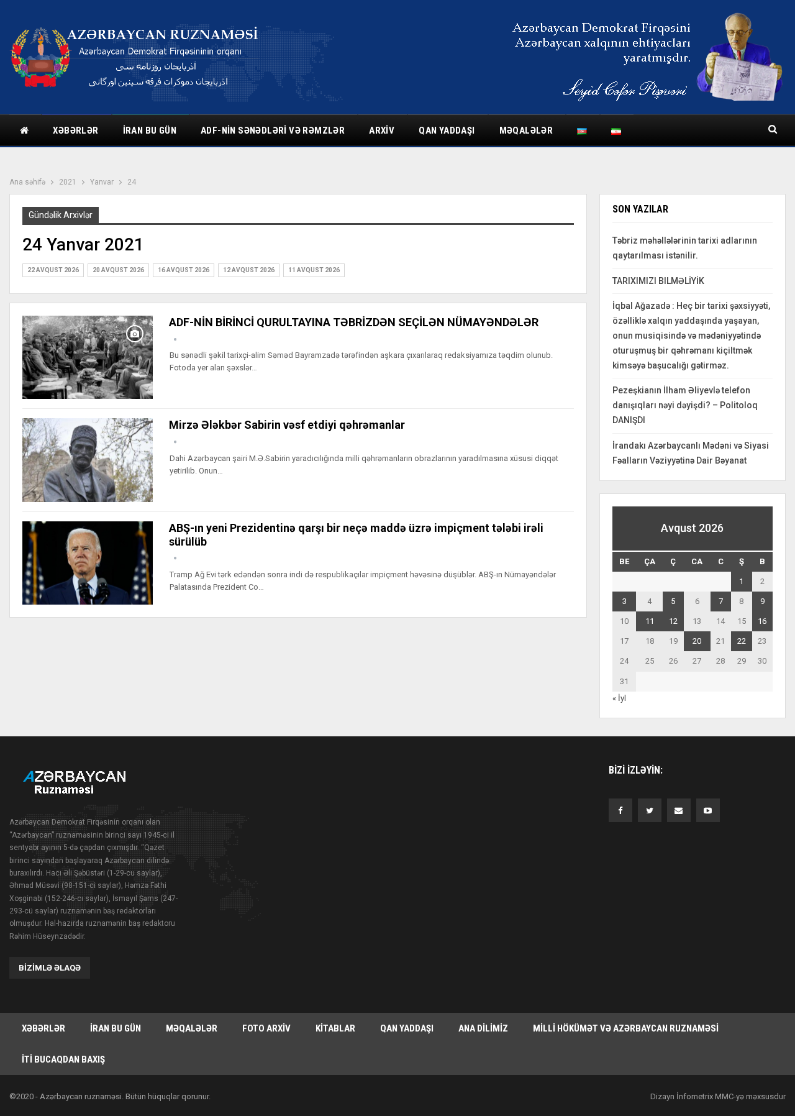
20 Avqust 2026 (118, 270)
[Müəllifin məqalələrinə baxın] (175, 340)
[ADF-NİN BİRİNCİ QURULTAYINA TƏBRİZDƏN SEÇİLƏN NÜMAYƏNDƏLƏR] (87, 357)
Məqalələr (526, 130)
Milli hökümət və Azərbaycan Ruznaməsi (626, 1028)
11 (649, 621)
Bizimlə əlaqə (50, 967)
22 (741, 641)
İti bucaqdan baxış (63, 1059)
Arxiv (381, 130)
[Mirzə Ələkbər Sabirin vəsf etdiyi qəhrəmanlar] (87, 459)
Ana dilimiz (483, 1028)
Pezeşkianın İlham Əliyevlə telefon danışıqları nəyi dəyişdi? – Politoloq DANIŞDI (685, 405)
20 (697, 641)
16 (762, 621)
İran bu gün (149, 130)
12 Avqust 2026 (249, 270)
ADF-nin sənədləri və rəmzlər (273, 130)
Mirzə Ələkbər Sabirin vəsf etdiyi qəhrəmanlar (287, 424)
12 (673, 621)
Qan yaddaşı (447, 130)
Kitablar (335, 1028)
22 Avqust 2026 (53, 270)
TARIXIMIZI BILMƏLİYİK (658, 281)
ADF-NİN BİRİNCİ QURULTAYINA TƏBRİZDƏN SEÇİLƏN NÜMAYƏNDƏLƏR (353, 322)
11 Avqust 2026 (314, 270)
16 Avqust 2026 (183, 270)
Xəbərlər (75, 130)
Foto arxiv (266, 1028)
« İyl (619, 698)
